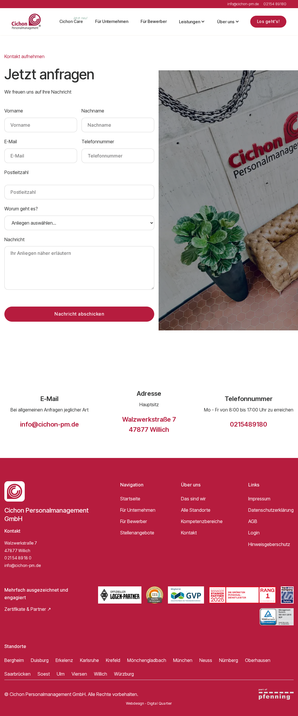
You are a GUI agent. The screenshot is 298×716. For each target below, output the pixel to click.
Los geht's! (268, 21)
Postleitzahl (16, 172)
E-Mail (10, 141)
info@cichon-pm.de (49, 424)
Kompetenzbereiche (202, 521)
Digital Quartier (159, 703)
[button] (192, 22)
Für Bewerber (154, 21)
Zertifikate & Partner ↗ (27, 609)
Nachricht (14, 239)
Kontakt (189, 533)
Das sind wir (193, 499)
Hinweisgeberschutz (269, 544)
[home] (26, 22)
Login (254, 533)
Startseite (130, 499)
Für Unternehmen (111, 21)
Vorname (13, 111)
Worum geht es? (21, 209)
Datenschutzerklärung (271, 510)
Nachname (92, 111)
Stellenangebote (137, 533)
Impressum (259, 499)
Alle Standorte (195, 510)
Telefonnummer (97, 141)
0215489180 (248, 424)
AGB (252, 521)
